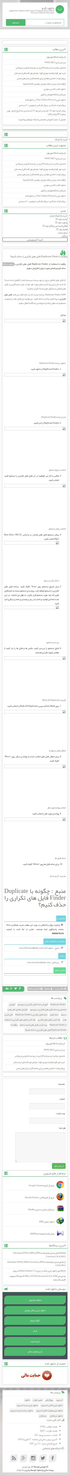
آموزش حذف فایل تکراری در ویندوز (33, 1004)
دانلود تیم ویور (35, 1300)
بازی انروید (35, 1341)
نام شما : (61, 1084)
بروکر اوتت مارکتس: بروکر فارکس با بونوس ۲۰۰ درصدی (42, 105)
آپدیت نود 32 (61, 219)
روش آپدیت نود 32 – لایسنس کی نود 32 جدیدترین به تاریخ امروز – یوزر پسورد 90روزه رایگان (36, 112)
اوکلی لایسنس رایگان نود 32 (54, 225)
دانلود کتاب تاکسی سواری (55, 89)
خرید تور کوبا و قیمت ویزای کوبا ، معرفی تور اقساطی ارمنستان (40, 73)
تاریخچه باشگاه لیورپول (56, 57)
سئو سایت (62, 232)
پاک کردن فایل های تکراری (49, 1020)
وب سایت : (60, 1113)
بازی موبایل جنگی (35, 1351)
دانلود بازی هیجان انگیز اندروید (49, 1411)
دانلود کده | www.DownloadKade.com (36, 948)
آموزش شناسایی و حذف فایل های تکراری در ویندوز (38, 1007)
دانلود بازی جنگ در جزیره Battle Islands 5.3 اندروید (35, 1271)
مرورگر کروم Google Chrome (41, 1185)
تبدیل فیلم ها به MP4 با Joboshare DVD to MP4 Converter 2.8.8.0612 (39, 1255)
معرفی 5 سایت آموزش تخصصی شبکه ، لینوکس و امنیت (42, 119)
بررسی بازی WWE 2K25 (55, 62)
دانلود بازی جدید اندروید (27, 1405)
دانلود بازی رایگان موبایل (35, 1310)
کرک (35, 1331)
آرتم (64, 1262)
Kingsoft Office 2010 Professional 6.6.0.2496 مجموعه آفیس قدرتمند (37, 1278)
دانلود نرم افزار (56, 1416)
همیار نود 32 (61, 229)
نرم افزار (43, 1416)
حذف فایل (54, 1014)
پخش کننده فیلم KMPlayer (42, 1234)
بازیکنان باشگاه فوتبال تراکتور (53, 94)
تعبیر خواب (37, 1400)
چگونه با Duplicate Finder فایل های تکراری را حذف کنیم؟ (38, 256)
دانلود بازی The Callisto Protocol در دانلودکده (45, 100)
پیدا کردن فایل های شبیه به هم (33, 1025)
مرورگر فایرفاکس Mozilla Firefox (39, 1197)
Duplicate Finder (58, 1004)
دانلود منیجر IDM (46, 1221)
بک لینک (20, 1470)
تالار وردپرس (28, 1466)
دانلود (27, 1400)
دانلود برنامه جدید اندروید (21, 1411)
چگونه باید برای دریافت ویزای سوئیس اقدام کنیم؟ (44, 84)
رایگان (64, 236)
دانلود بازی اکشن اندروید (52, 1405)
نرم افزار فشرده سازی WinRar (41, 1209)
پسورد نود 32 (61, 222)
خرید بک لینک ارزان (58, 215)
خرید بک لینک (61, 139)
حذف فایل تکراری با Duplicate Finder (31, 1014)
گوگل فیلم (35, 1320)
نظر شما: (62, 1128)
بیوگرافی (49, 1400)
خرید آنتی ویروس (35, 239)
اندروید (59, 1400)
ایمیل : (62, 1099)
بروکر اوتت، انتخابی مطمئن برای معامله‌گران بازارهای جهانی (41, 78)
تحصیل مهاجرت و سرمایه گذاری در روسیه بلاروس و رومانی (41, 67)
